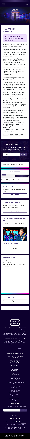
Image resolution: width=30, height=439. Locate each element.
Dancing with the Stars (15, 365)
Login (5, 346)
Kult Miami (15, 375)
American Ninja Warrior (15, 360)
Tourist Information (15, 396)
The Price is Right (15, 395)
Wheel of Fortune (15, 400)
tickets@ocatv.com (19, 424)
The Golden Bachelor (15, 390)
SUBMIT (23, 154)
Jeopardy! (15, 373)
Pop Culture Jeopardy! (12, 243)
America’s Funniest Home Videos (15, 353)
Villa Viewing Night (15, 399)
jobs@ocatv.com (17, 428)
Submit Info (15, 195)
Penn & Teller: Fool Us (15, 386)
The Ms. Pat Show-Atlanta (15, 392)
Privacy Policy (22, 436)
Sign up (23, 410)
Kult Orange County (15, 378)
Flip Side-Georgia (15, 370)
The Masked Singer (15, 391)
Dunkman (15, 366)
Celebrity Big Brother (15, 362)
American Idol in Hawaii (15, 358)
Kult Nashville (15, 377)
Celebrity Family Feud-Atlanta (15, 364)
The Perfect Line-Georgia (15, 394)
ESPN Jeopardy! (15, 368)
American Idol (15, 357)
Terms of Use (14, 436)
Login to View (20, 164)
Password (15, 385)
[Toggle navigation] (27, 4)
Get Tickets (21, 176)
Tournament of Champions (15, 398)
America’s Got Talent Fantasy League (15, 356)
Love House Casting (15, 379)
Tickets (15, 248)
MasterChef (15, 381)
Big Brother (15, 361)
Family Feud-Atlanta (15, 369)
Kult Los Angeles (15, 374)
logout (19, 348)
